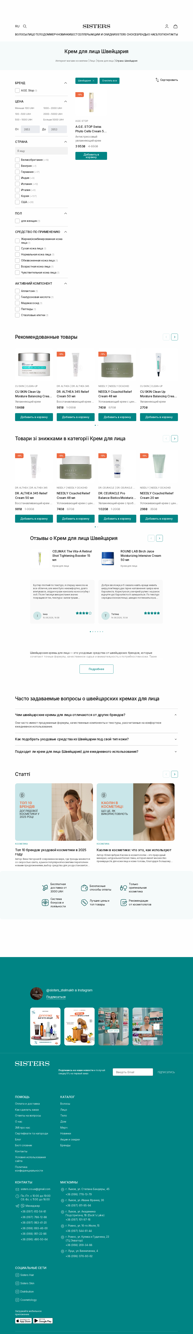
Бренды (65, 1145)
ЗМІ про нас (22, 1127)
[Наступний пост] (156, 1027)
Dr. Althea (63, 386)
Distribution (27, 1291)
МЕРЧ (53, 34)
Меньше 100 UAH (24, 108)
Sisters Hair (27, 1275)
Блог (18, 1139)
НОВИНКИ (64, 34)
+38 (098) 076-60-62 (79, 1256)
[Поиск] (24, 26)
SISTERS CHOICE (125, 34)
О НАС (152, 34)
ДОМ (46, 34)
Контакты (21, 1151)
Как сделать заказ (27, 1109)
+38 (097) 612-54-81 (33, 1211)
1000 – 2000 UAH (52, 108)
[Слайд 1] (90, 631)
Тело (63, 1115)
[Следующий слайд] (174, 337)
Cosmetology (28, 1299)
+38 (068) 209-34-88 (79, 1245)
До (44, 129)
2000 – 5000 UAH (52, 114)
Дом (63, 1121)
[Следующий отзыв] (159, 538)
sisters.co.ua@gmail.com (35, 1189)
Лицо (63, 1109)
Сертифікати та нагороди (31, 1133)
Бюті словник (23, 1145)
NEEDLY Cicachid (119, 386)
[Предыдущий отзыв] (151, 538)
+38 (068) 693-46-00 (34, 1228)
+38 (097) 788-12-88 (34, 1217)
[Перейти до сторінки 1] (95, 425)
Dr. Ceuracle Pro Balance (126, 487)
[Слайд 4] (97, 631)
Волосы (65, 1103)
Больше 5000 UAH (53, 119)
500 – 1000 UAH (23, 119)
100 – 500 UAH (23, 114)
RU (17, 26)
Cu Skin (19, 386)
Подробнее (96, 669)
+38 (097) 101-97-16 (78, 1219)
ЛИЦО (31, 34)
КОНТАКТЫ (170, 34)
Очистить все (109, 80)
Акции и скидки (70, 1139)
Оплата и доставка (27, 1103)
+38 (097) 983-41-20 (34, 1222)
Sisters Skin (27, 1283)
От (17, 129)
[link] (175, 26)
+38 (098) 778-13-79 (79, 1194)
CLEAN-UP (32, 386)
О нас (18, 1121)
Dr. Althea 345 (80, 386)
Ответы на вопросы (28, 1115)
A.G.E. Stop (81, 121)
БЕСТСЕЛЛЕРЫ (80, 34)
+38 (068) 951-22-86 (34, 1233)
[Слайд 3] (95, 631)
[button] (86, 81)
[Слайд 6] (102, 631)
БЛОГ (159, 34)
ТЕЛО (39, 34)
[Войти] (166, 26)
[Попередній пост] (37, 1027)
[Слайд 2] (92, 631)
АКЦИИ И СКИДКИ (103, 34)
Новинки (65, 1133)
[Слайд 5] (100, 631)
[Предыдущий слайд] (166, 337)
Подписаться (56, 997)
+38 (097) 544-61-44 (79, 1230)
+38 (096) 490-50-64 (34, 1239)
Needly (102, 386)
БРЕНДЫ (142, 34)
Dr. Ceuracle (106, 487)
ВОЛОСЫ (21, 34)
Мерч (63, 1127)
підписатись (166, 1072)
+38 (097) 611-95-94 (78, 1205)
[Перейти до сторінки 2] (97, 425)
